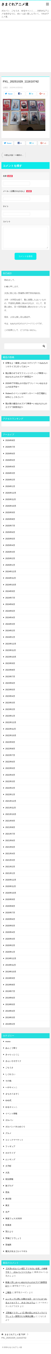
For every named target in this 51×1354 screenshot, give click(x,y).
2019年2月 (10, 1024)
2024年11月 (10, 578)
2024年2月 (10, 630)
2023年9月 (10, 663)
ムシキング (10, 1159)
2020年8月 (10, 906)
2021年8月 (10, 827)
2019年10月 (10, 971)
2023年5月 (10, 689)
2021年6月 (10, 840)
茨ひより (9, 1231)
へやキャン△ (11, 1087)
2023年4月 (10, 696)
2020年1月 (10, 952)
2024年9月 (10, 591)
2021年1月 (10, 873)
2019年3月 (10, 1017)
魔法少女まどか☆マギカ (16, 1251)
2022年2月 (10, 788)
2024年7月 (10, 598)
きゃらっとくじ (12, 1054)
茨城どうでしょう (13, 1238)
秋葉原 (8, 1225)
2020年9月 (10, 899)
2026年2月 (10, 479)
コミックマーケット (14, 1140)
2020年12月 (10, 880)
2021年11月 (10, 808)
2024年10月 (10, 585)
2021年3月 (10, 860)
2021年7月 (10, 834)
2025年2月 (10, 558)
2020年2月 (10, 945)
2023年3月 (10, 702)
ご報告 (8, 1292)
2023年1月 (10, 716)
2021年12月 (10, 801)
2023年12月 (10, 644)
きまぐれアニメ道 (14, 4)
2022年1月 (10, 794)
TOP (15, 1334)
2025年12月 (10, 493)
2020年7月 (10, 912)
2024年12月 (10, 571)
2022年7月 (10, 755)
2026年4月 (10, 466)
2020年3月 (10, 939)
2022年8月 (10, 748)
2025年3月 (10, 552)
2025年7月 (10, 525)
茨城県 (8, 1245)
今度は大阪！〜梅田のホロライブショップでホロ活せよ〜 (15, 155)
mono (7, 1041)
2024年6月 (10, 604)
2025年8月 (10, 519)
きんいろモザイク (13, 1061)
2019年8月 (10, 985)
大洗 (7, 1172)
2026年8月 (10, 440)
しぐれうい (10, 1074)
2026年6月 (10, 453)
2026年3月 (10, 473)
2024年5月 (10, 611)
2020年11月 (10, 886)
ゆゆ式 (8, 1100)
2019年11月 (10, 965)
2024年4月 (10, 617)
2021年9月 (10, 821)
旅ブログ (9, 1186)
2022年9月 (10, 742)
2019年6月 (10, 998)
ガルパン (9, 1120)
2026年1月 (10, 486)
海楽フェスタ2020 (13, 1218)
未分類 (8, 1199)
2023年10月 (10, 657)
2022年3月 (10, 781)
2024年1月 (10, 637)
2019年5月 (10, 1004)
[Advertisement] (25, 46)
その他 (8, 1081)
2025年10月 (10, 506)
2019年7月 (10, 991)
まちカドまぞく (12, 1094)
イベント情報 (11, 1113)
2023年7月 (10, 676)
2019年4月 (10, 1011)
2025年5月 (10, 539)
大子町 (8, 1166)
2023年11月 (10, 650)
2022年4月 (10, 775)
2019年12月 (10, 958)
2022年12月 (10, 722)
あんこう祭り (11, 1048)
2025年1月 (10, 565)
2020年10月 (10, 893)
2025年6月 (10, 532)
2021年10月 (10, 814)
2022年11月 (10, 729)
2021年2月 (10, 866)
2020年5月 (10, 925)
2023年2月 (10, 709)
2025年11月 (10, 499)
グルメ (8, 1133)
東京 (7, 1205)
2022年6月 (10, 762)
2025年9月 (10, 512)
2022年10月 (10, 735)
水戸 (7, 1212)
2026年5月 (10, 460)
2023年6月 (10, 683)
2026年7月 (10, 447)
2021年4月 (10, 853)
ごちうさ (9, 1067)
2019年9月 (10, 978)
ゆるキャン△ (11, 1107)
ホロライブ (10, 1153)
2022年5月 (10, 768)
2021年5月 (10, 847)
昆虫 (7, 1192)
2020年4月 (10, 932)
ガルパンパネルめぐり (15, 1126)
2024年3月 (10, 624)
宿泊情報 (9, 1179)
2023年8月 (10, 670)
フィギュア (10, 1146)
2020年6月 (10, 919)
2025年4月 (10, 545)
